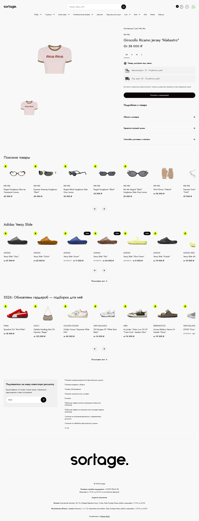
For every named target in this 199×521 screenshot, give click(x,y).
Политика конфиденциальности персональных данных (84, 380)
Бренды (161, 14)
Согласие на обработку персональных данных (81, 423)
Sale (145, 14)
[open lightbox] (28, 108)
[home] (12, 7)
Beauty (152, 14)
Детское (100, 14)
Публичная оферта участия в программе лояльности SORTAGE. (83, 404)
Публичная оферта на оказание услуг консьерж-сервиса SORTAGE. (84, 411)
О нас (67, 428)
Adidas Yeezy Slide (18, 224)
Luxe (136, 28)
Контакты (68, 398)
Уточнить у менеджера (159, 95)
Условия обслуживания (73, 389)
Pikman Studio (105, 516)
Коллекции (128, 28)
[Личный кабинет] (187, 7)
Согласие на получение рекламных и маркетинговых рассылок (83, 417)
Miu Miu (142, 28)
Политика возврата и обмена (75, 385)
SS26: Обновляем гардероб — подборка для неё (43, 297)
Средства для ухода (113, 14)
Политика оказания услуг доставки (77, 394)
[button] (38, 14)
